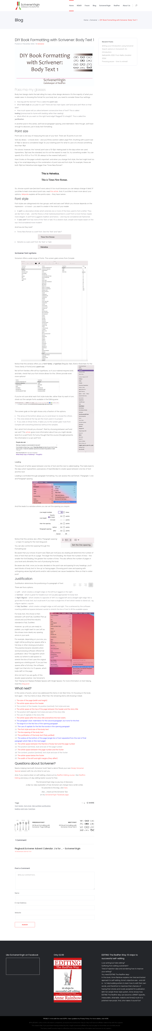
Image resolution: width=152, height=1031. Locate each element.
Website (18, 913)
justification (46, 806)
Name (17, 893)
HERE (106, 1018)
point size (24, 809)
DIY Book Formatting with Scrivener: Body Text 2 (68, 825)
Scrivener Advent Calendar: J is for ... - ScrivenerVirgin (52, 848)
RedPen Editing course (66, 775)
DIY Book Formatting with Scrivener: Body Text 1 (54, 39)
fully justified (36, 806)
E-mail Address (20, 903)
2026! (104, 58)
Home (86, 20)
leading (17, 809)
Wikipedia (25, 194)
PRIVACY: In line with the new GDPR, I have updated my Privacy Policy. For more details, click (74, 1018)
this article (54, 191)
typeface (31, 809)
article (28, 432)
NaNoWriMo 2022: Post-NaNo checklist (116, 55)
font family (19, 806)
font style (27, 806)
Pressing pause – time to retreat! (115, 61)
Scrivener (93, 20)
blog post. (26, 684)
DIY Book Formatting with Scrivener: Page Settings (22, 825)
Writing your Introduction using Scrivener (117, 46)
